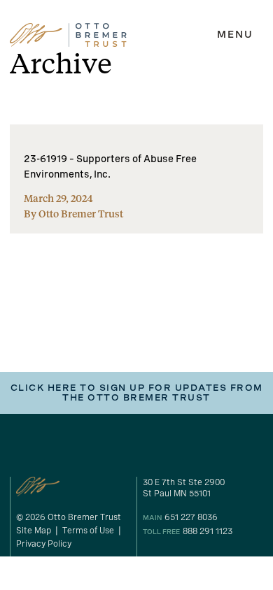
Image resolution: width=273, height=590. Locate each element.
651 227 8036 (191, 517)
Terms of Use (88, 530)
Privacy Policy (43, 544)
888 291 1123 (207, 531)
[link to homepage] (68, 35)
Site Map (33, 530)
